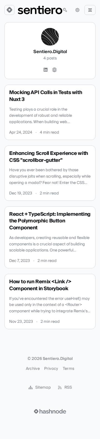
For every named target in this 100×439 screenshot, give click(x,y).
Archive (33, 368)
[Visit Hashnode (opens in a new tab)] (50, 411)
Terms (68, 368)
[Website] (54, 70)
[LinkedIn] (45, 70)
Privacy (51, 368)
